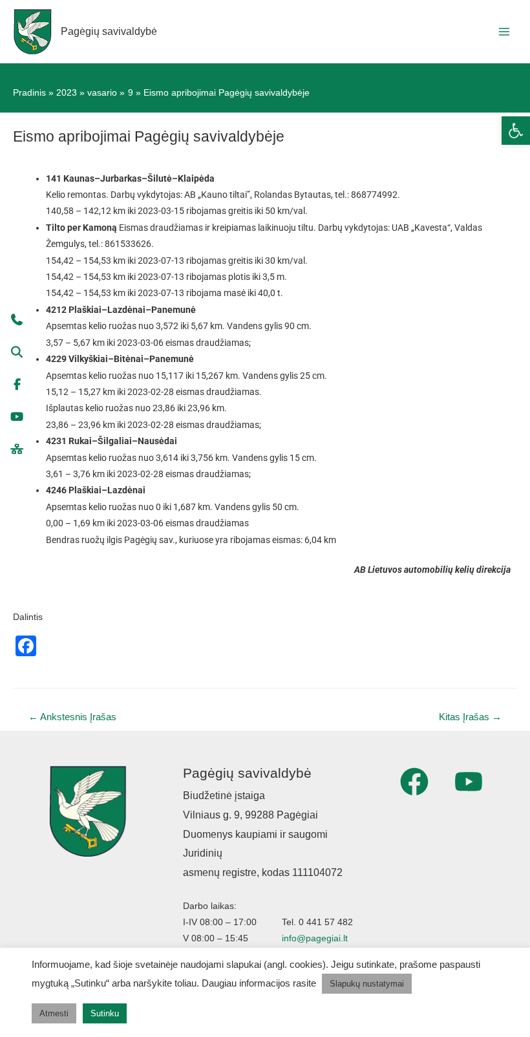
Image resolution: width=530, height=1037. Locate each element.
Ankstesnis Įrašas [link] (72, 717)
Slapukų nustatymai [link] (367, 984)
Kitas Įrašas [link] (470, 717)
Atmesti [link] (54, 1013)
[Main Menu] (504, 31)
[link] (516, 130)
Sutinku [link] (104, 1013)
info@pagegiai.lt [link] (315, 938)
